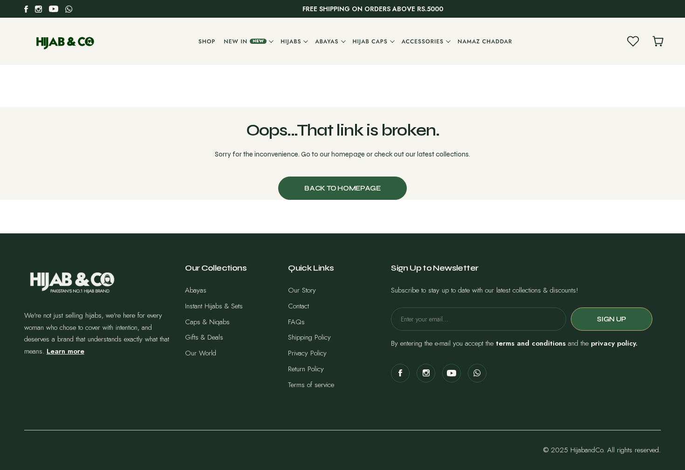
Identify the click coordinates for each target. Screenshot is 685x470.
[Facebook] (26, 9)
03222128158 (59, 373)
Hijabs (291, 41)
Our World (200, 353)
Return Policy (306, 369)
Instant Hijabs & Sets (214, 306)
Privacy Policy (307, 353)
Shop (207, 41)
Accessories (423, 41)
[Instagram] (38, 9)
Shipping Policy (309, 337)
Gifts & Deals (204, 337)
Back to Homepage (342, 188)
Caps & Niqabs (207, 322)
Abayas (326, 41)
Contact (298, 306)
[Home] (65, 41)
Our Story (302, 290)
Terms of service (311, 385)
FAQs (296, 322)
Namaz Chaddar (485, 41)
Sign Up (611, 319)
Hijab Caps (370, 41)
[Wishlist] (632, 41)
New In (244, 41)
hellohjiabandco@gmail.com (75, 386)
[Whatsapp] (69, 9)
